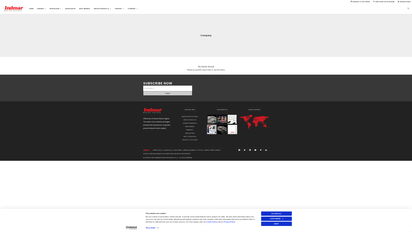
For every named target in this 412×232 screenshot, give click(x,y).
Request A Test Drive (190, 140)
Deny (276, 224)
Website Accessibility (189, 150)
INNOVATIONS (190, 133)
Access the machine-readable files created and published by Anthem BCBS (166, 153)
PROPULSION (54, 9)
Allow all (276, 213)
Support (118, 9)
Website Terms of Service (212, 150)
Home (31, 9)
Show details (150, 228)
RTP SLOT (200, 150)
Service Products (189, 120)
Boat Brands (84, 9)
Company (132, 9)
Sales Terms (177, 150)
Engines (40, 9)
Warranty (190, 130)
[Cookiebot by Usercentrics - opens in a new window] (131, 227)
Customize (275, 219)
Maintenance (190, 126)
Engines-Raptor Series (190, 116)
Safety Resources (189, 136)
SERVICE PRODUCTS (101, 9)
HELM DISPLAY (70, 9)
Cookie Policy (168, 150)
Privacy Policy (157, 150)
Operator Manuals (190, 123)
